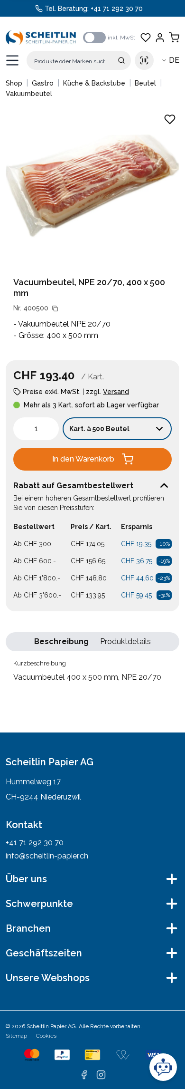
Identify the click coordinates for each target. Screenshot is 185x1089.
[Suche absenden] (121, 60)
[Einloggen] (160, 37)
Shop (14, 83)
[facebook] (84, 1074)
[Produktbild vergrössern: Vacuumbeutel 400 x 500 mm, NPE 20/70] (92, 186)
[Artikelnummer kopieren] (55, 308)
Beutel (145, 83)
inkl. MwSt (121, 37)
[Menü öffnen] (12, 60)
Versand (116, 391)
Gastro (43, 83)
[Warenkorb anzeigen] (174, 37)
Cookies (46, 1035)
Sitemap (16, 1035)
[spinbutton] (36, 428)
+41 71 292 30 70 (117, 8)
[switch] (94, 37)
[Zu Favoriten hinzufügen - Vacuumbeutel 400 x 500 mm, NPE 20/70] (170, 119)
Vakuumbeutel (29, 93)
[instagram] (101, 1074)
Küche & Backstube (94, 83)
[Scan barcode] (144, 60)
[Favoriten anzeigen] (145, 37)
